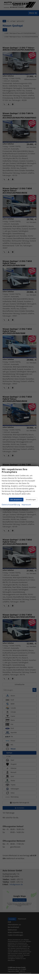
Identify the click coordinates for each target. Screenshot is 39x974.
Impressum (26, 504)
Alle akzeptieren (16, 499)
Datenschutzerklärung (11, 504)
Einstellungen (31, 499)
